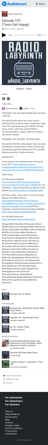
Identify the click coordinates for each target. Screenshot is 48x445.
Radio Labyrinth (15, 14)
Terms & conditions (13, 428)
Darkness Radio (19, 348)
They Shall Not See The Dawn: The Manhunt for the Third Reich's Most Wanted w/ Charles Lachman (26, 343)
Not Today (16, 355)
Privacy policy (11, 431)
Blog (7, 419)
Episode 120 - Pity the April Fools (24, 317)
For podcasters (13, 397)
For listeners (12, 404)
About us (9, 411)
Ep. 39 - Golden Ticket (19, 327)
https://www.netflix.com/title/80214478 (26, 190)
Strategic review (12, 425)
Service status (11, 417)
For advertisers (14, 401)
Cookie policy (11, 433)
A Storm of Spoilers (20, 367)
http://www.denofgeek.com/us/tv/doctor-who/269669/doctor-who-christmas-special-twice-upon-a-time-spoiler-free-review (24, 203)
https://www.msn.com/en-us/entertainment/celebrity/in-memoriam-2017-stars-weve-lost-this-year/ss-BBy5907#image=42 (23, 167)
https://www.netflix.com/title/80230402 (19, 212)
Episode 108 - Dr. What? (20, 294)
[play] (4, 35)
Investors (9, 422)
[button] (40, 4)
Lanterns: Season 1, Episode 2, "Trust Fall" (26, 363)
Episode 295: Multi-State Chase (23, 352)
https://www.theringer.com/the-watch (18, 219)
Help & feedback (12, 414)
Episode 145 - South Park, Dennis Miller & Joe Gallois (27, 309)
